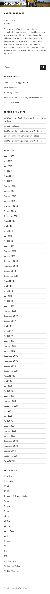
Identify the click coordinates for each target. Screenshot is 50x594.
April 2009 (8, 241)
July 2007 (8, 326)
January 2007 (9, 351)
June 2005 (8, 411)
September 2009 (11, 216)
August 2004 (9, 461)
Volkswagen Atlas (11, 93)
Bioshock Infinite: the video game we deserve (23, 98)
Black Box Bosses (11, 88)
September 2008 (11, 276)
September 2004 (11, 456)
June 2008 (8, 291)
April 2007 (8, 336)
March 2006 (9, 396)
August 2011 (9, 176)
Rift (5, 551)
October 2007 (10, 321)
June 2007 (8, 331)
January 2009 (9, 256)
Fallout (6, 501)
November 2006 (11, 361)
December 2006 (11, 356)
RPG (5, 556)
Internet (7, 516)
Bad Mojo (8, 131)
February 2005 (10, 431)
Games (7, 506)
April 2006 (8, 391)
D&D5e (7, 491)
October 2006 (10, 366)
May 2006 (8, 386)
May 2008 (8, 296)
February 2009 (10, 251)
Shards (16, 126)
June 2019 (8, 161)
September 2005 (11, 406)
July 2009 (8, 226)
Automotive (9, 481)
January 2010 (9, 201)
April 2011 (8, 181)
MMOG (7, 521)
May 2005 (8, 416)
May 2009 (8, 236)
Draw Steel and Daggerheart (16, 83)
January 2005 (9, 436)
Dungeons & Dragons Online (16, 496)
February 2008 (10, 311)
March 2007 (9, 341)
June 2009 (8, 231)
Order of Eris (17, 3)
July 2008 (8, 286)
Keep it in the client (12, 103)
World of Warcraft (11, 571)
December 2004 (11, 441)
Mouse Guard (9, 531)
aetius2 (7, 126)
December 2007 (11, 316)
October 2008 (10, 271)
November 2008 (11, 266)
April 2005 (8, 421)
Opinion (7, 541)
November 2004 (11, 446)
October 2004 (10, 451)
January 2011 (9, 191)
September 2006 (11, 371)
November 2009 (11, 206)
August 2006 (9, 376)
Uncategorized (10, 561)
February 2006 (10, 401)
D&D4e (7, 486)
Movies (7, 536)
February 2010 (10, 196)
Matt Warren (9, 118)
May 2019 (8, 166)
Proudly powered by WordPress (16, 588)
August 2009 (9, 221)
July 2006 (8, 381)
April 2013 (8, 171)
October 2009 (10, 211)
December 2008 (11, 261)
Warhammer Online (12, 566)
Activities (8, 476)
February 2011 (10, 186)
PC (5, 546)
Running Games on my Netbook (28, 131)
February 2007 (10, 346)
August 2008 (9, 281)
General (7, 511)
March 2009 (9, 246)
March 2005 (9, 426)
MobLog (7, 526)
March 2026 (9, 156)
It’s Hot (7, 23)
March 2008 (9, 306)
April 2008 (8, 301)
